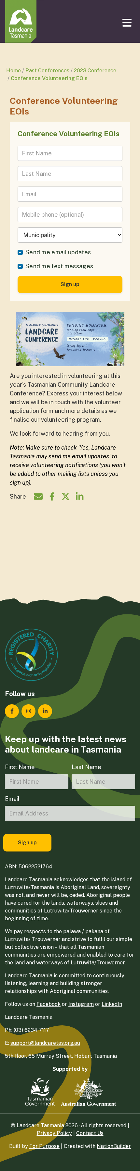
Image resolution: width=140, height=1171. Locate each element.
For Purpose (44, 1146)
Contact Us (90, 1133)
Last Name (86, 767)
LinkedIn (112, 1004)
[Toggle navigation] (128, 22)
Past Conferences (47, 70)
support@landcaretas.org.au (45, 1043)
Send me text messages (59, 266)
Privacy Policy (54, 1133)
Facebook (48, 1004)
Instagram (81, 1004)
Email (12, 798)
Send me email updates (58, 252)
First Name (20, 767)
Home (13, 70)
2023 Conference (95, 70)
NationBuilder (114, 1146)
